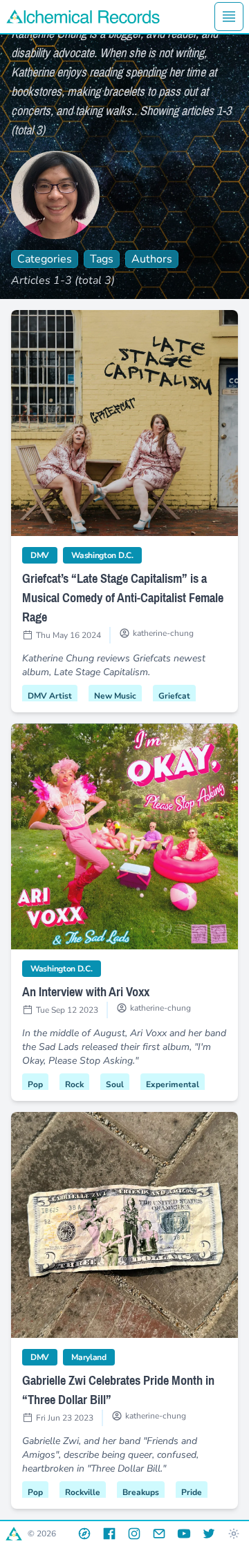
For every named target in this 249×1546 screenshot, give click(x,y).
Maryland (93, 1357)
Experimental (172, 1084)
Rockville (82, 1492)
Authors (151, 259)
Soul (115, 1084)
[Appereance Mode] (233, 1533)
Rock (74, 1084)
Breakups (140, 1492)
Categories (44, 259)
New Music (115, 695)
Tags (101, 259)
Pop (35, 1084)
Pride (191, 1492)
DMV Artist (50, 695)
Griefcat (174, 695)
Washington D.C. (106, 555)
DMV (43, 555)
